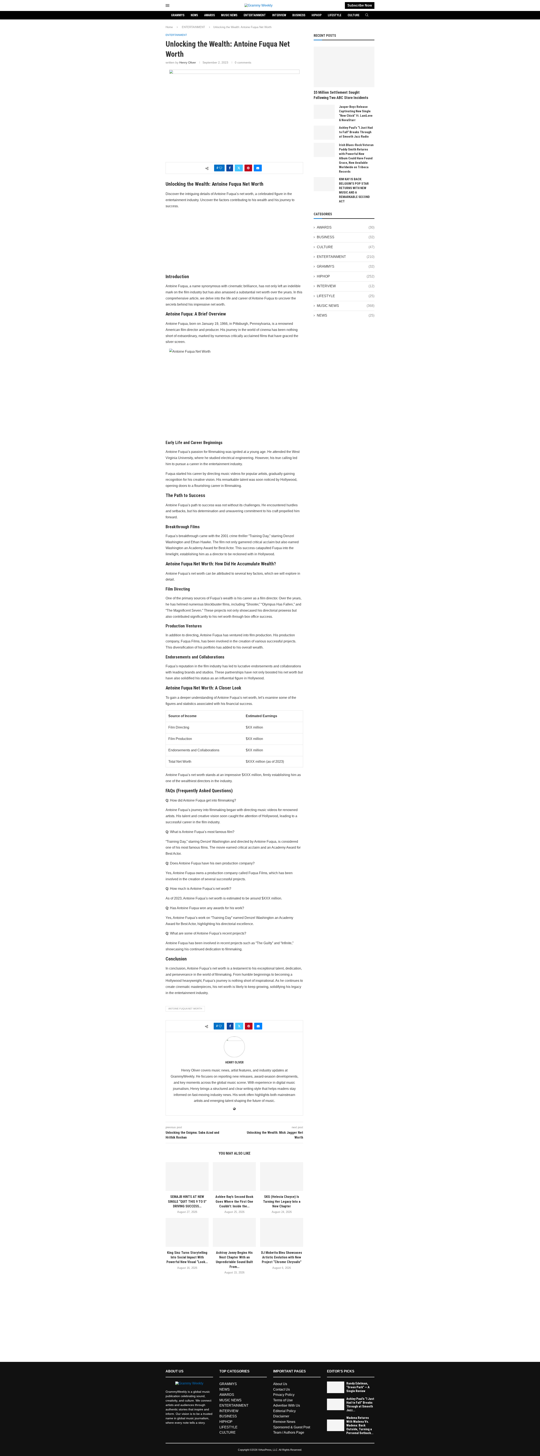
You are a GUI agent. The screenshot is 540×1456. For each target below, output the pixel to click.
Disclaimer (281, 1416)
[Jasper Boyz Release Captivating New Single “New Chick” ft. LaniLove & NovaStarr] (324, 112)
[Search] (367, 15)
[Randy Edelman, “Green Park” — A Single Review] (335, 1387)
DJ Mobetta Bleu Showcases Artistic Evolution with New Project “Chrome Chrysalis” (281, 1257)
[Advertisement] (234, 242)
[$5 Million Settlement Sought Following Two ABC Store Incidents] (344, 67)
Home (169, 27)
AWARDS (209, 15)
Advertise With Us (286, 1405)
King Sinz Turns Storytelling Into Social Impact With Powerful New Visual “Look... (187, 1257)
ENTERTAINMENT (255, 15)
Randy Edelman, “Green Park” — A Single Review (358, 1387)
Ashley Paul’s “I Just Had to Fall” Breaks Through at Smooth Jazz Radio (356, 132)
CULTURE (353, 15)
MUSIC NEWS (229, 15)
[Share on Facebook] (229, 168)
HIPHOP (316, 15)
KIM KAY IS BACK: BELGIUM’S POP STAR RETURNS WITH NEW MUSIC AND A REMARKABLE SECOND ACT (354, 190)
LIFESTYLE (334, 15)
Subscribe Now (359, 5)
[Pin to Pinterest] (248, 168)
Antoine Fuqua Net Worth (185, 1008)
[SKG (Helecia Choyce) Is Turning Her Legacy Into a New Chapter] (281, 1176)
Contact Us (281, 1389)
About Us (280, 1384)
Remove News (284, 1421)
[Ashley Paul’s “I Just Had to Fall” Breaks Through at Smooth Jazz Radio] (324, 133)
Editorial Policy (284, 1411)
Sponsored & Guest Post (291, 1427)
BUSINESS (298, 15)
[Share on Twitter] (239, 168)
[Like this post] (220, 168)
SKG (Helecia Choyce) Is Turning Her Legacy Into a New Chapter (281, 1201)
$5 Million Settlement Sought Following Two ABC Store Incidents (341, 95)
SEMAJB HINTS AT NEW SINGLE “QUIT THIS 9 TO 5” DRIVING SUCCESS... (187, 1201)
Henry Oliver (187, 62)
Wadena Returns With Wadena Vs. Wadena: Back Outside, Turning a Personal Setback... (359, 1425)
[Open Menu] (167, 5)
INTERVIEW (279, 15)
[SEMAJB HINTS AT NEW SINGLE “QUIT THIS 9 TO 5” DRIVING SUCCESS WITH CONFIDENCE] (187, 1176)
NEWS (194, 15)
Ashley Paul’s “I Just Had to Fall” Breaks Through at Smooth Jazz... (360, 1404)
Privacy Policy (283, 1394)
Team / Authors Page (288, 1432)
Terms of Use (283, 1400)
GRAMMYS (177, 15)
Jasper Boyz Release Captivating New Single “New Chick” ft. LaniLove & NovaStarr (356, 113)
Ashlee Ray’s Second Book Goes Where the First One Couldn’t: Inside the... (234, 1201)
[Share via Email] (258, 168)
